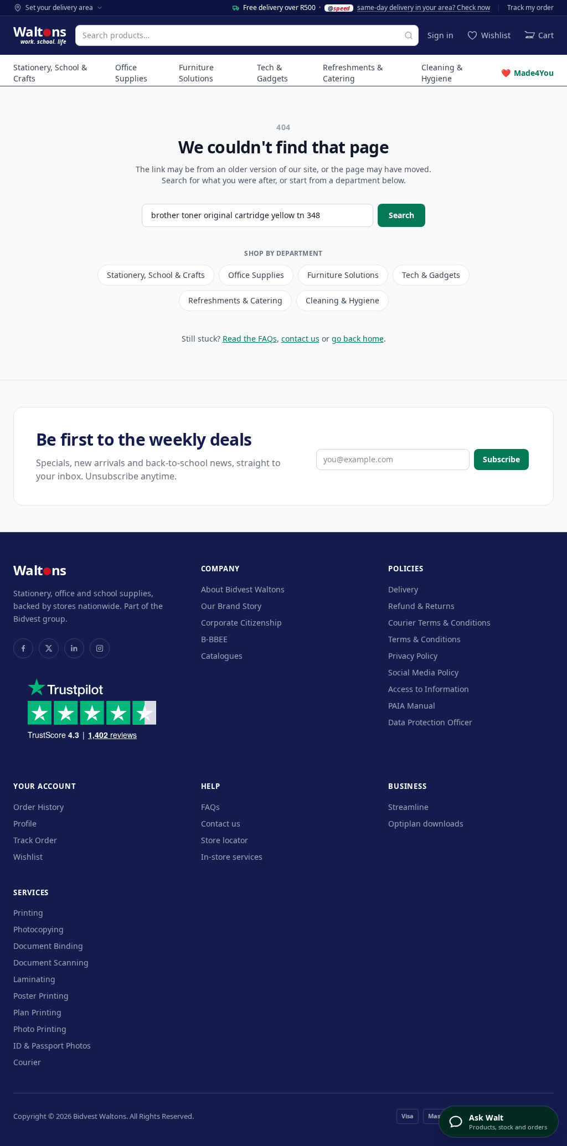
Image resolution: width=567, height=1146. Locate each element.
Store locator (224, 840)
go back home (358, 338)
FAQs (210, 807)
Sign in (440, 35)
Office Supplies (131, 73)
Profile (25, 823)
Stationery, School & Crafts (50, 73)
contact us (300, 338)
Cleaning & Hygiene (441, 73)
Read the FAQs (250, 338)
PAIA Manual (411, 705)
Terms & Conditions (424, 639)
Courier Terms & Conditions (439, 622)
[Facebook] (23, 648)
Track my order (530, 7)
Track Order (35, 840)
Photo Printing (39, 1029)
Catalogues (222, 656)
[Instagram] (100, 648)
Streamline (408, 807)
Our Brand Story (231, 606)
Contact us (220, 823)
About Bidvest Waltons (243, 589)
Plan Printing (37, 1012)
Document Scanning (51, 962)
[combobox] (247, 35)
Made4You (527, 73)
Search (401, 215)
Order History (38, 807)
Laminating (34, 979)
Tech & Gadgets (272, 73)
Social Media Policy (423, 672)
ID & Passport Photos (52, 1045)
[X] (49, 648)
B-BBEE (214, 639)
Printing (28, 912)
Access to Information (428, 689)
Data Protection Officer (430, 722)
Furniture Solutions (196, 73)
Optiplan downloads (425, 823)
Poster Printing (41, 995)
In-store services (231, 856)
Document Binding (48, 946)
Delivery (403, 589)
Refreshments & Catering (353, 73)
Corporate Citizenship (241, 622)
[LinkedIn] (74, 648)
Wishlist (28, 856)
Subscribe (501, 459)
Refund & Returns (421, 606)
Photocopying (38, 929)
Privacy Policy (412, 656)
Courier (27, 1062)
